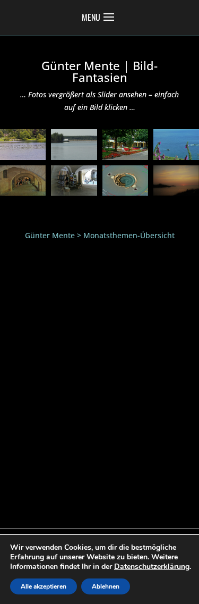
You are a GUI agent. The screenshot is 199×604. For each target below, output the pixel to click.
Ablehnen (105, 586)
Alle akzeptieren (43, 586)
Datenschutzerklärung (151, 566)
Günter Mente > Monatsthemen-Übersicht (100, 235)
